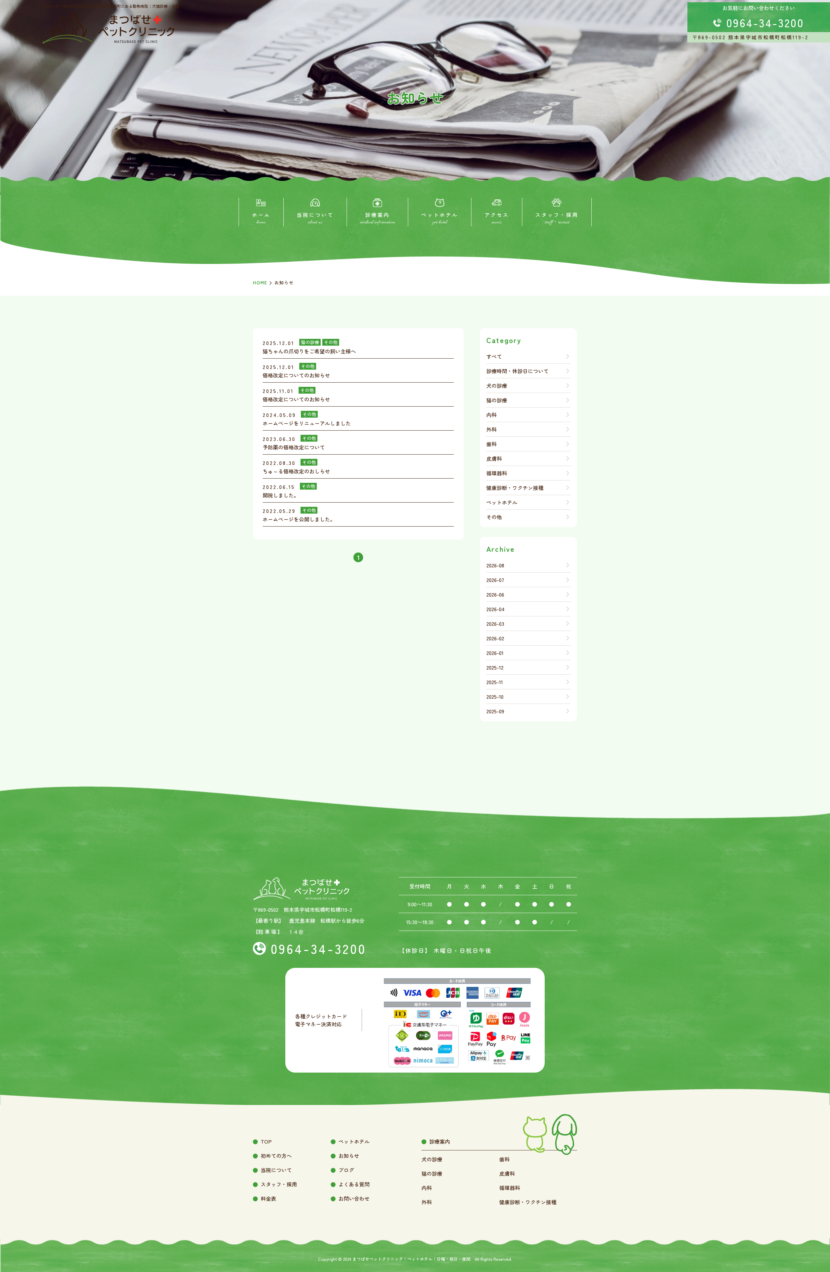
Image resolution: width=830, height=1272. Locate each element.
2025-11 (494, 682)
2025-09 (495, 711)
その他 (494, 517)
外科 (491, 429)
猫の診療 (496, 400)
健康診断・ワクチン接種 (514, 488)
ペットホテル (501, 502)
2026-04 (495, 609)
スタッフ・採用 (279, 1184)
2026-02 (495, 638)
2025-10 (495, 696)
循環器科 (496, 473)
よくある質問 (354, 1184)
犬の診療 (496, 385)
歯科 (491, 444)
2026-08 (495, 565)
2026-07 (495, 580)
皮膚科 (494, 458)
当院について (276, 1170)
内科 (491, 415)
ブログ (346, 1170)
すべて (494, 356)
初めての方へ (276, 1155)
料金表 (268, 1198)
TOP (266, 1141)
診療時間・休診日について (517, 371)
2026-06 (495, 594)
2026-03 (495, 623)
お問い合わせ (354, 1198)
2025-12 (495, 667)
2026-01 (495, 653)
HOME (260, 282)
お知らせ (348, 1155)
